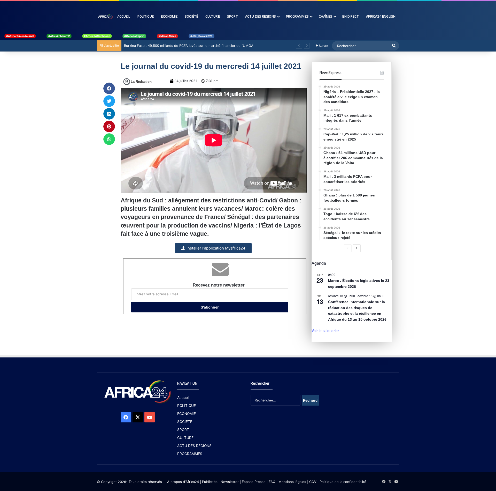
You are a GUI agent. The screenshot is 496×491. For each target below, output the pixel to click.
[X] (138, 417)
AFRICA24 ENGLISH (381, 16)
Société (191, 16)
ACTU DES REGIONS (194, 446)
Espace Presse (253, 482)
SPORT (183, 430)
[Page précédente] (348, 248)
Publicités (210, 482)
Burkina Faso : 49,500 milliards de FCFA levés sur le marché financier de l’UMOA (188, 45)
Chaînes (325, 16)
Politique (145, 16)
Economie (169, 16)
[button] (109, 88)
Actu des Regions (260, 16)
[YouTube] (149, 417)
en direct (350, 16)
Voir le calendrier (325, 330)
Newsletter (230, 482)
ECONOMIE (186, 414)
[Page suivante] (357, 248)
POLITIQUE (186, 406)
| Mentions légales (291, 482)
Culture (212, 16)
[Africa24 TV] (105, 16)
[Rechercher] (394, 45)
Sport (232, 16)
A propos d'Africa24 (183, 482)
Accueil (123, 16)
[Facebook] (126, 417)
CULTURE (185, 438)
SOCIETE (184, 422)
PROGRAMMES (297, 16)
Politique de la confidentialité (343, 482)
